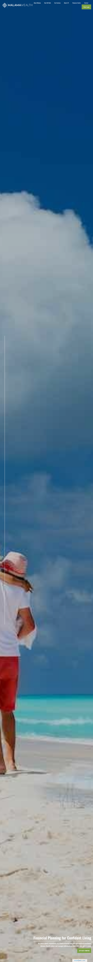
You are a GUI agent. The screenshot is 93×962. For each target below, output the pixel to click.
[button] (37, 2)
